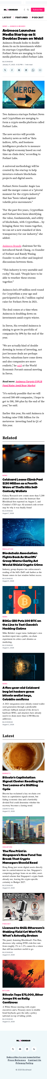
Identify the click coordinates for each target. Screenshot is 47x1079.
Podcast (38, 17)
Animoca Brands (17, 26)
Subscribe (37, 10)
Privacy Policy (24, 1063)
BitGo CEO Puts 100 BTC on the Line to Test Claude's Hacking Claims (22, 624)
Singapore (7, 847)
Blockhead (8, 62)
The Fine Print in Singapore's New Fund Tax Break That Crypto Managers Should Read (22, 857)
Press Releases (17, 1060)
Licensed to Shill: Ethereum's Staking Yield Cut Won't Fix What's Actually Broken (23, 931)
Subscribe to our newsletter (23, 1057)
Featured (21, 17)
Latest (7, 17)
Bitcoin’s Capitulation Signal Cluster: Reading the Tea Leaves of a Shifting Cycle (23, 783)
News (5, 26)
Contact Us (34, 1060)
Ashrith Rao (8, 809)
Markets (7, 773)
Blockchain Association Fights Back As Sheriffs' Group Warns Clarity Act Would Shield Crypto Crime (23, 559)
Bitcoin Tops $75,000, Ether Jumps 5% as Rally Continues (23, 998)
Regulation (8, 549)
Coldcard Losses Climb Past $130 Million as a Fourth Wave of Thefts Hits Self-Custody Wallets (23, 485)
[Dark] (25, 9)
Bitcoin (6, 991)
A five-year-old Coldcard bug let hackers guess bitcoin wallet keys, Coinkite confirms (21, 693)
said (19, 365)
